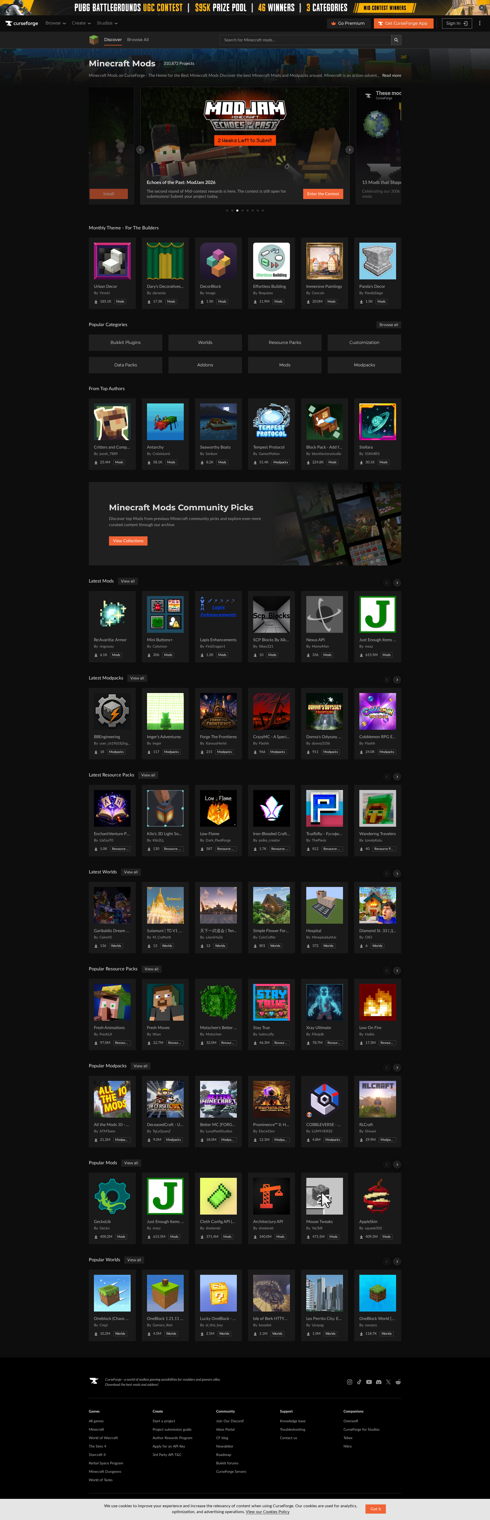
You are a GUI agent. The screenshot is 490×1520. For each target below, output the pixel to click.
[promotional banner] (245, 7)
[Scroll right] (397, 583)
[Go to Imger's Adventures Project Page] (165, 723)
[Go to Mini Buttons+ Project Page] (165, 626)
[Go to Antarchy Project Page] (165, 434)
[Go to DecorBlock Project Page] (218, 273)
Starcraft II (97, 1455)
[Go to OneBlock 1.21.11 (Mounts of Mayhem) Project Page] (165, 1305)
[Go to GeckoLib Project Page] (112, 1208)
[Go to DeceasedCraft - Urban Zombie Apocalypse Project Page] (165, 1111)
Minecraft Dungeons (105, 1472)
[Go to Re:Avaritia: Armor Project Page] (112, 626)
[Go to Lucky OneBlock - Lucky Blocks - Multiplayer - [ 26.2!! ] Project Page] (218, 1305)
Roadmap (223, 1455)
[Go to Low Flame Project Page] (218, 820)
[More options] (480, 23)
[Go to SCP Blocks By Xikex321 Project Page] (271, 626)
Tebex (348, 1438)
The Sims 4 (97, 1446)
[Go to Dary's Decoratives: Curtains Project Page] (165, 273)
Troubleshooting (292, 1429)
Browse (53, 23)
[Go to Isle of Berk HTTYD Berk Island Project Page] (271, 1305)
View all (128, 581)
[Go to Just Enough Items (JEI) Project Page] (377, 626)
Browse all (388, 325)
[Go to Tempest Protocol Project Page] (271, 434)
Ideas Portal (225, 1429)
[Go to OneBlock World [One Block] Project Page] (377, 1305)
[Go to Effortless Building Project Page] (271, 273)
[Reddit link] (398, 1382)
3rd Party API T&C (167, 1455)
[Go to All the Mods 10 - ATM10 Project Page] (112, 1111)
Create (79, 23)
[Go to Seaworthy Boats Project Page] (218, 434)
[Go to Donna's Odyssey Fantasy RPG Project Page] (324, 723)
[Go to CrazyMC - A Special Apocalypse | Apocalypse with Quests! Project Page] (271, 723)
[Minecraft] (94, 40)
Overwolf (351, 1421)
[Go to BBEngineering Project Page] (112, 723)
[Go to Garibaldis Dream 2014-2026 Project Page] (112, 917)
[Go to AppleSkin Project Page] (377, 1208)
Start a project (164, 1421)
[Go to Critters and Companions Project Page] (112, 434)
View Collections (128, 541)
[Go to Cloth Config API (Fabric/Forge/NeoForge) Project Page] (218, 1208)
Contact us (288, 1438)
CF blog (222, 1438)
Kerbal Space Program (106, 1463)
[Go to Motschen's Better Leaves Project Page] (218, 1014)
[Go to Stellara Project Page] (377, 434)
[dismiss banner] (482, 8)
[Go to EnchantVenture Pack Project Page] (112, 820)
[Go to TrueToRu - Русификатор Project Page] (324, 820)
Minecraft (96, 1429)
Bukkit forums (227, 1463)
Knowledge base (292, 1421)
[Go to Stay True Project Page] (271, 1014)
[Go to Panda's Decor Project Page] (377, 273)
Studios (105, 23)
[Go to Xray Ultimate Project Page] (324, 1014)
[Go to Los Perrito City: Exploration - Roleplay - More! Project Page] (324, 1305)
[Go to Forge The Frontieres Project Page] (218, 723)
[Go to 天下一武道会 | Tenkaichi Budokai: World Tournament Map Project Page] (218, 917)
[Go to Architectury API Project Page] (271, 1208)
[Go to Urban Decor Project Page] (112, 273)
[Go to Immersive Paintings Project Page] (324, 273)
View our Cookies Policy (267, 1512)
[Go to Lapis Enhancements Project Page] (218, 626)
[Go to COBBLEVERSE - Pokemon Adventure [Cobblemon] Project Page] (324, 1111)
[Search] (396, 40)
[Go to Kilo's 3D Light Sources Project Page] (165, 820)
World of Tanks (101, 1480)
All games (96, 1421)
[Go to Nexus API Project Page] (324, 626)
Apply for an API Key (169, 1446)
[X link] (388, 1382)
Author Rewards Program (172, 1438)
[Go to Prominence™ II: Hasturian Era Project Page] (271, 1111)
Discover (113, 39)
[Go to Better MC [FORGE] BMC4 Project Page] (218, 1111)
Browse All (138, 39)
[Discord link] (379, 1382)
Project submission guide (172, 1429)
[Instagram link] (350, 1382)
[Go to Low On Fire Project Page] (377, 1014)
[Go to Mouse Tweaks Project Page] (324, 1208)
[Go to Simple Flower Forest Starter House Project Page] (271, 917)
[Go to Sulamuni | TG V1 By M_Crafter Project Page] (165, 917)
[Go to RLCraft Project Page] (377, 1111)
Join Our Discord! (230, 1421)
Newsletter (224, 1446)
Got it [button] (376, 1509)
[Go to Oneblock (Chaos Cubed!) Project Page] (112, 1305)
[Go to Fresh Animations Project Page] (112, 1014)
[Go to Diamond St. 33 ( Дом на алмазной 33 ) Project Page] (377, 917)
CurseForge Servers (231, 1472)
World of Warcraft (103, 1438)
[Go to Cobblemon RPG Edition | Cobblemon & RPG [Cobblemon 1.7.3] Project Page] (377, 723)
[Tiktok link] (359, 1382)
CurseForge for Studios (361, 1429)
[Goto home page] (22, 23)
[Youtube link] (369, 1382)
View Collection (310, 194)
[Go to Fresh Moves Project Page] (165, 1014)
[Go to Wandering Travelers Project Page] (377, 820)
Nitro (348, 1446)
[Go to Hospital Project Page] (324, 917)
